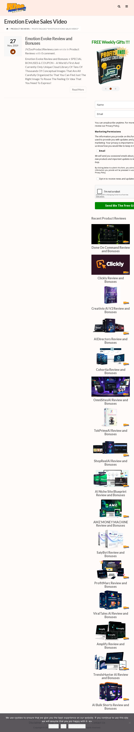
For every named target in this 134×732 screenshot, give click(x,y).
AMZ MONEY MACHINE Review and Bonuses (110, 523)
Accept (53, 726)
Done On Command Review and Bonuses (111, 249)
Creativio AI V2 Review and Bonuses (110, 310)
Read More (78, 89)
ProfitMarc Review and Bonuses (110, 584)
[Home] (7, 28)
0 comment (48, 53)
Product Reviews (20, 28)
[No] (129, 722)
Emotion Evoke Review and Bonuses (48, 41)
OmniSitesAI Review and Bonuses (110, 401)
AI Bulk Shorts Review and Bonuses (110, 706)
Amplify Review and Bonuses (111, 645)
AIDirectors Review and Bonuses (111, 340)
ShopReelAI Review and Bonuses (110, 462)
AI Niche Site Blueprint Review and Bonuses (110, 493)
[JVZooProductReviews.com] (16, 7)
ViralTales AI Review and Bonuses (110, 615)
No (63, 726)
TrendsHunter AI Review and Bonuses (110, 676)
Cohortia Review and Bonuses (110, 371)
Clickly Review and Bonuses (111, 279)
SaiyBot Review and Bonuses (111, 554)
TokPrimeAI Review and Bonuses (110, 432)
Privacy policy (77, 726)
